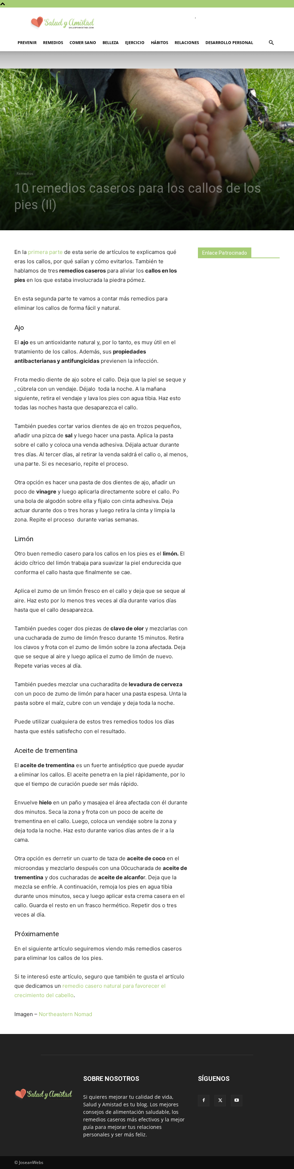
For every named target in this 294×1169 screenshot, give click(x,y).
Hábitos (159, 42)
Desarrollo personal (229, 42)
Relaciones (187, 42)
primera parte (45, 252)
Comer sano (83, 42)
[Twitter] (220, 1100)
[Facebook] (203, 1100)
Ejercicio (134, 42)
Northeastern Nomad (65, 1014)
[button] (271, 42)
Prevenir (27, 42)
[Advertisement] (246, 327)
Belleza (111, 42)
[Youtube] (236, 1100)
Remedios (53, 42)
